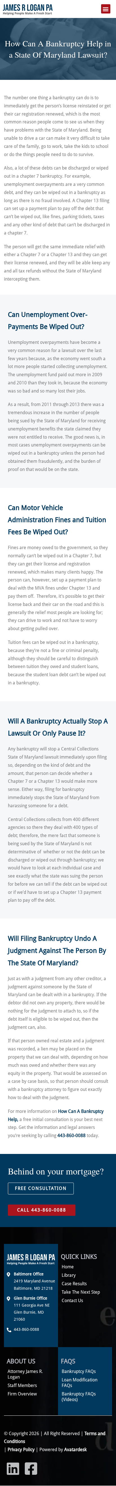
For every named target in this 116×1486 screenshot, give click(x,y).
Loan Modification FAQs (79, 1382)
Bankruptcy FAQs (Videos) (79, 1396)
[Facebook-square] (31, 1469)
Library (69, 1275)
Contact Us (72, 1300)
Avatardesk (75, 1449)
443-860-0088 (71, 1135)
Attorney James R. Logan (25, 1374)
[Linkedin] (13, 1469)
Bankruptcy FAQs (79, 1371)
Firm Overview (22, 1394)
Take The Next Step (81, 1292)
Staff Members (22, 1385)
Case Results (74, 1283)
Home (68, 1266)
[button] (105, 8)
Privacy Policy (21, 1449)
